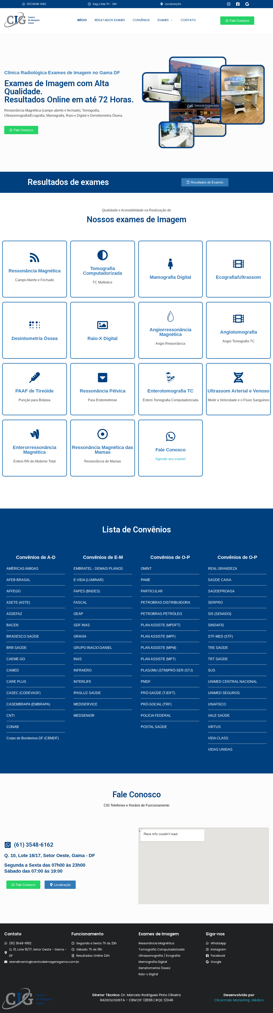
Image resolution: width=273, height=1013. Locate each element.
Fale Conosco (170, 449)
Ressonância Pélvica (102, 391)
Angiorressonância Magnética (170, 332)
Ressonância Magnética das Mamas (102, 450)
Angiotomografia (238, 332)
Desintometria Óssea (35, 338)
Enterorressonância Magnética (34, 450)
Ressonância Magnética (35, 270)
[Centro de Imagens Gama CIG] (29, 19)
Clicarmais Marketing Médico (239, 1000)
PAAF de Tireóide (34, 391)
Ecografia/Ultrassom (238, 277)
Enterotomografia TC (170, 391)
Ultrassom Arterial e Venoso (238, 391)
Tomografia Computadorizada (102, 271)
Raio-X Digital (102, 338)
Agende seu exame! (170, 459)
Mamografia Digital (170, 277)
